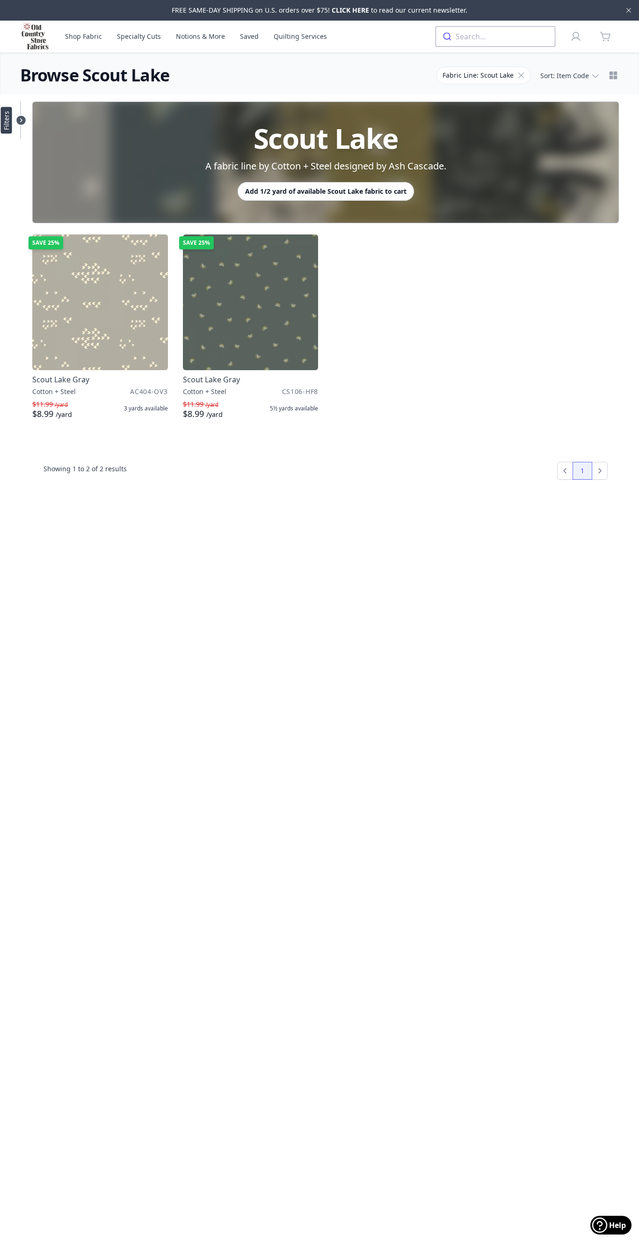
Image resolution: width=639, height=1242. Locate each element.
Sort (564, 75)
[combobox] (495, 36)
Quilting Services (300, 36)
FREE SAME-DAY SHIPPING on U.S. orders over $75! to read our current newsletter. (319, 10)
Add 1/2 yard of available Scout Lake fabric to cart (326, 191)
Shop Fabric (83, 36)
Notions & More (200, 36)
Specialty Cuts (139, 36)
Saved (249, 36)
